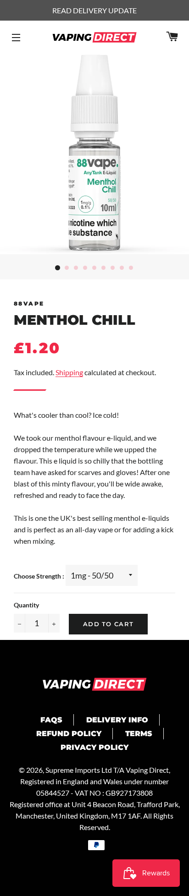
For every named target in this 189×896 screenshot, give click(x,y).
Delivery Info (117, 720)
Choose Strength (38, 576)
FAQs (51, 720)
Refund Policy (68, 733)
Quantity (26, 605)
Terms (138, 733)
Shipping (69, 372)
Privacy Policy (94, 747)
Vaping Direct (147, 769)
